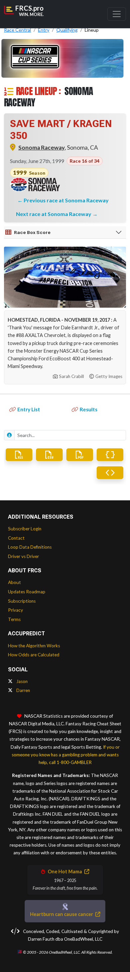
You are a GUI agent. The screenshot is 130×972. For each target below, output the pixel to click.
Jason (21, 681)
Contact (16, 538)
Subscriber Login (24, 528)
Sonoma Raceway (41, 147)
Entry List (28, 409)
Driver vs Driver (23, 556)
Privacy (15, 610)
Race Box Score (32, 232)
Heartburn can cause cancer (62, 914)
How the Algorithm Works (34, 645)
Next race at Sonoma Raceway (54, 214)
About (14, 582)
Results (88, 409)
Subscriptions (22, 601)
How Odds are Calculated (33, 654)
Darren (22, 690)
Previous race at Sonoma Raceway (66, 200)
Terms (14, 619)
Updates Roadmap (26, 591)
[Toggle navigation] (116, 14)
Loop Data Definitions (30, 547)
